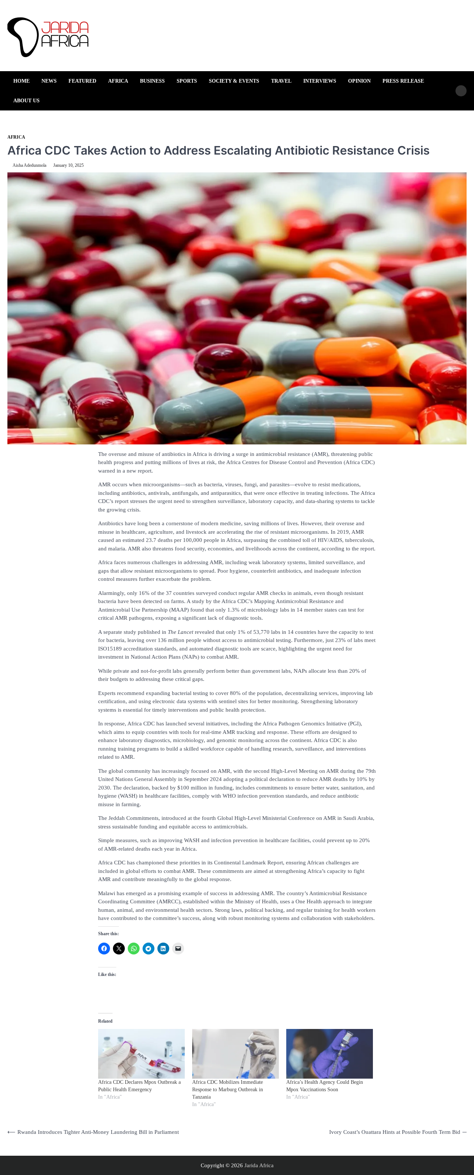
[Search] (461, 90)
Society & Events (234, 81)
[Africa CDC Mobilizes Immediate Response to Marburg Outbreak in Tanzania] (235, 1054)
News (49, 81)
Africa (118, 81)
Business (152, 81)
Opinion (359, 81)
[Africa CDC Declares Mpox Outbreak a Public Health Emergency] (141, 1054)
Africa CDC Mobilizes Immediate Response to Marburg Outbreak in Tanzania (227, 1089)
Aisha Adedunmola (29, 165)
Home (21, 81)
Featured (82, 81)
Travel (281, 81)
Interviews (319, 81)
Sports (187, 81)
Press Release (403, 81)
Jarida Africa (259, 1165)
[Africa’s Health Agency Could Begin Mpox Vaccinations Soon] (329, 1054)
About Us (26, 100)
